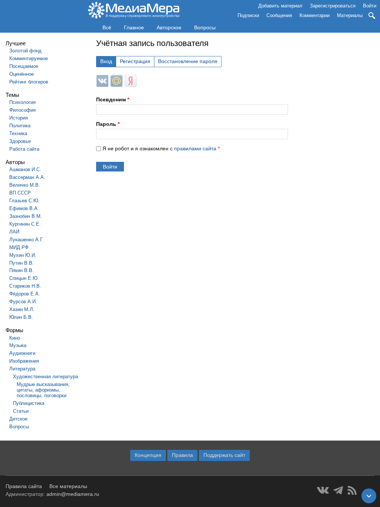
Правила (182, 455)
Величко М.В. (24, 185)
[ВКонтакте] (323, 490)
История (18, 118)
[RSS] (352, 490)
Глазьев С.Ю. (24, 200)
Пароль (107, 124)
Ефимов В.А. (24, 208)
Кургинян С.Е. (25, 224)
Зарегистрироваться (333, 6)
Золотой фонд (25, 50)
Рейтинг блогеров (28, 82)
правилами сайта (195, 148)
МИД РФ (19, 247)
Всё (106, 27)
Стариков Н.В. (25, 286)
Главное (134, 27)
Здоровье (20, 141)
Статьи (21, 411)
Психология (22, 102)
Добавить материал (280, 6)
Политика (19, 125)
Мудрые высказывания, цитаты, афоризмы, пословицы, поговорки (43, 390)
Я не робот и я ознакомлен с (161, 148)
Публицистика (28, 403)
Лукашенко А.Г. (26, 239)
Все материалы (68, 486)
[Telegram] (338, 490)
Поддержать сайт (224, 455)
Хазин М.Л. (22, 309)
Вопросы (205, 27)
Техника (18, 133)
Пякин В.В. (21, 270)
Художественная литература (45, 376)
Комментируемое (28, 58)
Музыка (17, 345)
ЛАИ (14, 232)
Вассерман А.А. (27, 177)
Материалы (350, 15)
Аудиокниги (22, 353)
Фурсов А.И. (23, 301)
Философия (22, 110)
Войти (369, 6)
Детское (18, 419)
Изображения (24, 361)
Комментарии (314, 15)
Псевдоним (112, 99)
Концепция (148, 455)
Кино (14, 338)
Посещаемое (23, 66)
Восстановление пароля (187, 61)
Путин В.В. (21, 263)
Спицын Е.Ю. (24, 278)
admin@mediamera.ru (72, 494)
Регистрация (135, 61)
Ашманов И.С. (25, 169)
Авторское (169, 27)
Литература (22, 369)
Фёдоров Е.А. (24, 294)
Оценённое (21, 74)
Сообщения (279, 15)
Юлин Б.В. (21, 317)
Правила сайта (24, 486)
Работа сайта (24, 149)
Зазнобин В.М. (25, 216)
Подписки (248, 15)
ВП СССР (20, 193)
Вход (106, 61)
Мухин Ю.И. (22, 255)
